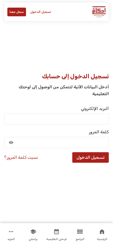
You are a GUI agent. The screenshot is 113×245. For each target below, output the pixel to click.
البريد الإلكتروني (95, 108)
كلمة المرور (99, 131)
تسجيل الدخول (40, 12)
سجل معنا (16, 12)
